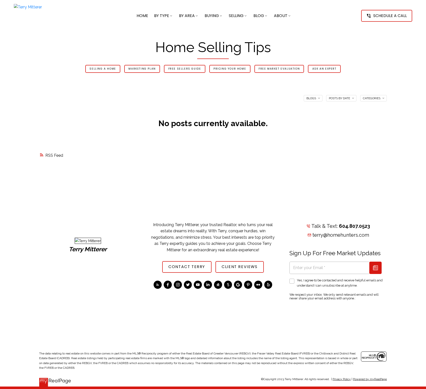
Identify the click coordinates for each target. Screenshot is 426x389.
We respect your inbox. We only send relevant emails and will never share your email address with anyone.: (334, 296)
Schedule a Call (390, 15)
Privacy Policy (342, 379)
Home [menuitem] (142, 16)
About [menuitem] (280, 16)
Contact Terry (186, 266)
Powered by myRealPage (370, 379)
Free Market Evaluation (279, 69)
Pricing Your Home (229, 69)
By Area (187, 16)
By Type (161, 16)
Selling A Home (102, 69)
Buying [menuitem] (212, 16)
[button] (386, 15)
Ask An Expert (324, 69)
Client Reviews (239, 266)
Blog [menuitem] (258, 16)
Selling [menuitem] (236, 16)
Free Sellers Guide (184, 69)
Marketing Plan (142, 69)
